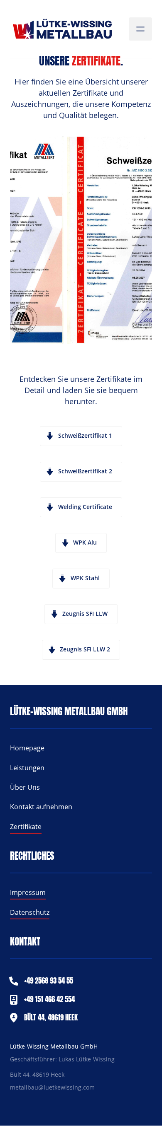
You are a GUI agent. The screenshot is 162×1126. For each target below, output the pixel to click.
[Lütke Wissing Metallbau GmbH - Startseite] (62, 29)
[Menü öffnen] (140, 29)
